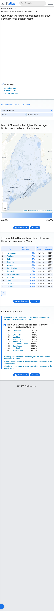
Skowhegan (11, 277)
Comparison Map (10, 88)
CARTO (43, 210)
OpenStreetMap (34, 210)
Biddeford (10, 271)
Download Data (23, 228)
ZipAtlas (49, 210)
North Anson (11, 253)
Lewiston (10, 286)
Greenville (10, 262)
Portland (10, 280)
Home (3, 8)
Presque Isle (11, 283)
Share (36, 228)
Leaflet (25, 210)
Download (48, 131)
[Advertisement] (27, 53)
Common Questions (11, 93)
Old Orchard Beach (13, 274)
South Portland (12, 268)
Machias (10, 265)
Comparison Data (10, 91)
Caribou (9, 259)
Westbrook (10, 256)
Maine (11, 8)
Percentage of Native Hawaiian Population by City (19, 11)
